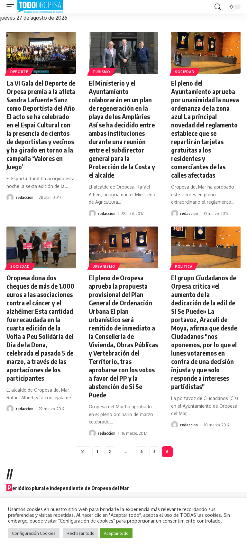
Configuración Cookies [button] (34, 533)
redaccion (24, 197)
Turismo (101, 72)
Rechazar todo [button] (81, 533)
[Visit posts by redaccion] (10, 197)
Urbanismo (104, 266)
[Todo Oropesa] (40, 7)
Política (184, 266)
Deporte (19, 72)
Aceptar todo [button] (116, 533)
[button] (11, 7)
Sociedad (185, 72)
